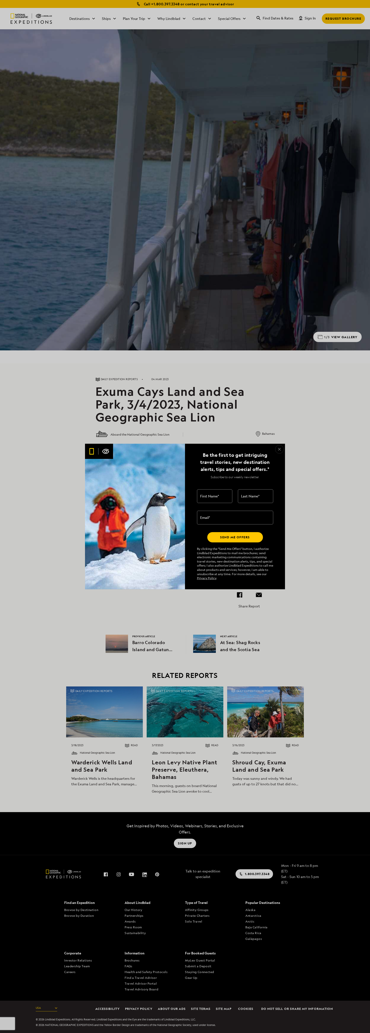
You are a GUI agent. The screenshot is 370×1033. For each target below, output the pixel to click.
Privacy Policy (206, 578)
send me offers (235, 537)
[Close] (279, 449)
